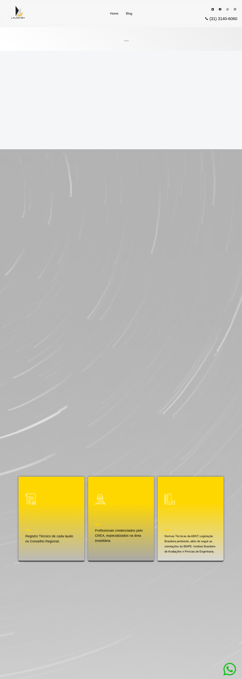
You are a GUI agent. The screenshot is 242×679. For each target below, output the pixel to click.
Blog (129, 13)
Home (114, 13)
